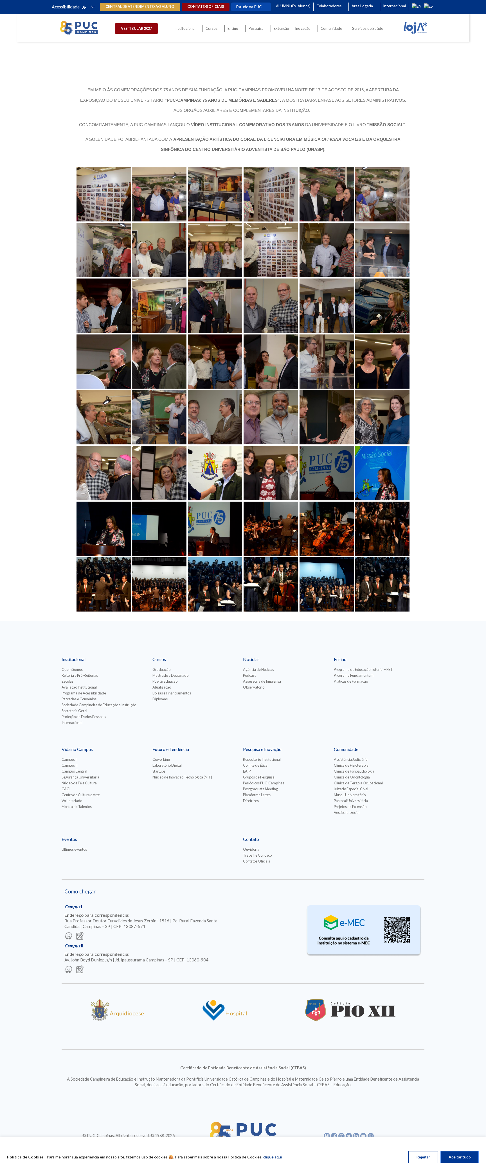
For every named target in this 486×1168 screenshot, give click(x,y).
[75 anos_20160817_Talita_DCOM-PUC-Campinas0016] (215, 250)
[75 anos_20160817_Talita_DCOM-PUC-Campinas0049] (215, 306)
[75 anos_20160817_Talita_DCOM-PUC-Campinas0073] (215, 361)
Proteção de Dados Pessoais (84, 716)
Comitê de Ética (255, 765)
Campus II (70, 765)
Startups (158, 771)
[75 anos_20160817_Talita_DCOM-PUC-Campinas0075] (271, 361)
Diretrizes (251, 800)
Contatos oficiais (205, 6)
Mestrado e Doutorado (170, 675)
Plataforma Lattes (257, 795)
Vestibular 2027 (136, 28)
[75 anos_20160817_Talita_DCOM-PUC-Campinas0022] (327, 250)
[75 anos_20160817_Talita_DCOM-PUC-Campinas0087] (159, 417)
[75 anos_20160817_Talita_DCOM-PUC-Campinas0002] (103, 194)
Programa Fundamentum (354, 675)
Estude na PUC (249, 6)
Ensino (233, 28)
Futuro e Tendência (170, 749)
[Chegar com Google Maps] (80, 936)
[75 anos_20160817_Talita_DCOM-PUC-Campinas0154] (271, 584)
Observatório (253, 687)
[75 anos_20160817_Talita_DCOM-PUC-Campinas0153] (215, 584)
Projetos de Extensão (350, 806)
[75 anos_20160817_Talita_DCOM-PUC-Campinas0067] (103, 361)
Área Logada (362, 6)
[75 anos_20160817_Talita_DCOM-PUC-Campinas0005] (271, 194)
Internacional (394, 6)
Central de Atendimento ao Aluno (139, 6)
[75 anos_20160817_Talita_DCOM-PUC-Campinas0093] (382, 417)
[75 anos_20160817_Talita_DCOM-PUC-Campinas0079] (382, 361)
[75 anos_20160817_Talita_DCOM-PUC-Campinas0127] (271, 529)
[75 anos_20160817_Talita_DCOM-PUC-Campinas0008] (382, 194)
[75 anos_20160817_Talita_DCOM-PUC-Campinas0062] (382, 306)
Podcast (249, 675)
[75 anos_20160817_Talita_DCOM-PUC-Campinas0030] (103, 306)
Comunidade (331, 28)
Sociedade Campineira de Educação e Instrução (99, 705)
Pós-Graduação (164, 681)
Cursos (211, 28)
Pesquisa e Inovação (262, 749)
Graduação (161, 669)
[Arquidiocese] (100, 1019)
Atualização (161, 687)
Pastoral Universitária (351, 800)
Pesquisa (256, 28)
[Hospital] (213, 1019)
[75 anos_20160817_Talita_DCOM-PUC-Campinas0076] (327, 361)
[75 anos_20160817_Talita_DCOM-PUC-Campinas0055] (271, 306)
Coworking (161, 759)
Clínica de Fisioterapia (351, 765)
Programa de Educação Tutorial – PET (363, 669)
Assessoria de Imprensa (262, 681)
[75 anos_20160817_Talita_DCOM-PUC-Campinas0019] (271, 250)
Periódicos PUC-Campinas (263, 783)
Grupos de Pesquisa (258, 777)
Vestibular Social (346, 812)
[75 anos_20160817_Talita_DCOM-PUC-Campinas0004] (215, 194)
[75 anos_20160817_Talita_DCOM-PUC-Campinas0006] (327, 194)
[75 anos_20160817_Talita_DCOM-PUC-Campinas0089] (271, 417)
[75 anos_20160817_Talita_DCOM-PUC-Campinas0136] (382, 529)
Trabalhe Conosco (257, 855)
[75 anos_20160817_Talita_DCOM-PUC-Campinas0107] (103, 529)
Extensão (281, 28)
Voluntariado (72, 800)
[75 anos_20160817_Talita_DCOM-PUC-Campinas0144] (103, 584)
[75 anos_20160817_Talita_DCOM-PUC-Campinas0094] (103, 473)
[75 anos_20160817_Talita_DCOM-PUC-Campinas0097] (215, 473)
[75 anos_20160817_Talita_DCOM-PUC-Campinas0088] (215, 417)
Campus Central (74, 771)
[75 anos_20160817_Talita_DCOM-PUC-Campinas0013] (159, 250)
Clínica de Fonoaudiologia (354, 771)
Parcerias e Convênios (79, 699)
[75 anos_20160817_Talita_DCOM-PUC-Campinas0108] (159, 529)
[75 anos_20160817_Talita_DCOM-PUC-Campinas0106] (382, 473)
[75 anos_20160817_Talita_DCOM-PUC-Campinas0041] (159, 306)
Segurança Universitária (80, 777)
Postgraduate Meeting (260, 789)
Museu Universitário (350, 795)
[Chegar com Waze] (68, 936)
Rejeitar (423, 1157)
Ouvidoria (251, 849)
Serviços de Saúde (367, 28)
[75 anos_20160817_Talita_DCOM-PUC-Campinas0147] (159, 584)
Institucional (184, 28)
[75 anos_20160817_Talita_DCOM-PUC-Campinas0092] (327, 417)
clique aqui (272, 1157)
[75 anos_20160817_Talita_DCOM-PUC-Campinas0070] (159, 361)
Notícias (251, 659)
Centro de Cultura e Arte (81, 795)
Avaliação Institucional (79, 687)
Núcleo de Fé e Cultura (79, 783)
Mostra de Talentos (77, 806)
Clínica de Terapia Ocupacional (358, 783)
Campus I (69, 759)
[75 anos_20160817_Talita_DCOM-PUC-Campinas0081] (103, 417)
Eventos (69, 839)
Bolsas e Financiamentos (171, 693)
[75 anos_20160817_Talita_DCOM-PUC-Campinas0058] (327, 306)
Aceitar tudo (460, 1157)
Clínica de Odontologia (352, 777)
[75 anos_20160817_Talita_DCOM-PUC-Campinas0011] (103, 250)
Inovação (302, 28)
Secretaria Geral (74, 711)
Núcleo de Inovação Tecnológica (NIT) (182, 777)
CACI (66, 789)
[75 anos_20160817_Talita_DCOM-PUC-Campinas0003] (159, 194)
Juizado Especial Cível (351, 789)
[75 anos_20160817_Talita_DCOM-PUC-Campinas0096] (159, 473)
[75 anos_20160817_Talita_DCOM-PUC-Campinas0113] (215, 529)
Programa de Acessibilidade (84, 693)
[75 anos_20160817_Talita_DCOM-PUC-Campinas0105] (327, 473)
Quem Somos (72, 669)
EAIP (247, 771)
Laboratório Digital (167, 765)
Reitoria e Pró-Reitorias (80, 675)
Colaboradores (328, 6)
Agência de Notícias (258, 669)
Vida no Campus (77, 749)
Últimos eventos (74, 849)
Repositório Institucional (262, 759)
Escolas (67, 681)
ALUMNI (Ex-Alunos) (293, 6)
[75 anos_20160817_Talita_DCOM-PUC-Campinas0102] (271, 473)
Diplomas (160, 699)
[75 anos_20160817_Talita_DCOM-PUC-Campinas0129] (327, 529)
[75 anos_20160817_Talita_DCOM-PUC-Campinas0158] (327, 584)
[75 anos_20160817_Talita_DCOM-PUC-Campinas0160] (382, 584)
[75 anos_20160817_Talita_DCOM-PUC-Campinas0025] (382, 250)
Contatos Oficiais (256, 861)
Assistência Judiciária (351, 759)
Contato (251, 839)
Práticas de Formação (351, 681)
